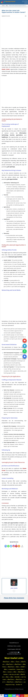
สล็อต (12, 661)
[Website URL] (14, 591)
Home (3, 5)
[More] (19, 545)
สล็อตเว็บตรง (6, 661)
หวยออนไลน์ (11, 669)
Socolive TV (19, 684)
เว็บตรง (17, 661)
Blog (7, 5)
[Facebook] (5, 545)
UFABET (23, 667)
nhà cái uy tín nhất (14, 674)
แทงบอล (9, 672)
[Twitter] (11, 545)
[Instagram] (13, 545)
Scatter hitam (20, 669)
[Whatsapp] (8, 545)
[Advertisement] (14, 33)
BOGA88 (17, 677)
